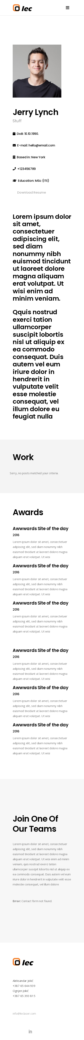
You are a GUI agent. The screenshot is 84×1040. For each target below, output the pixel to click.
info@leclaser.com (24, 1013)
